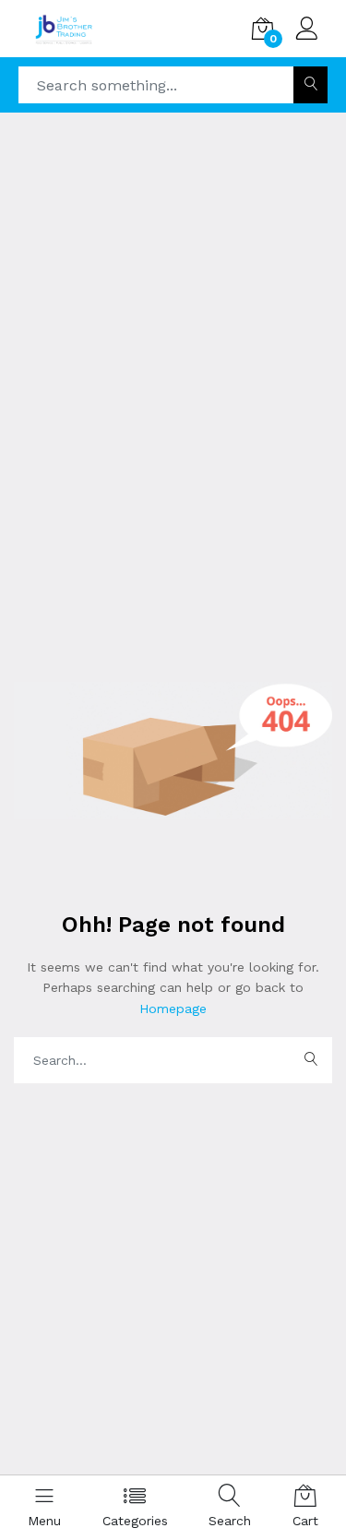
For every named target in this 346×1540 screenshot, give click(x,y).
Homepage (173, 1008)
